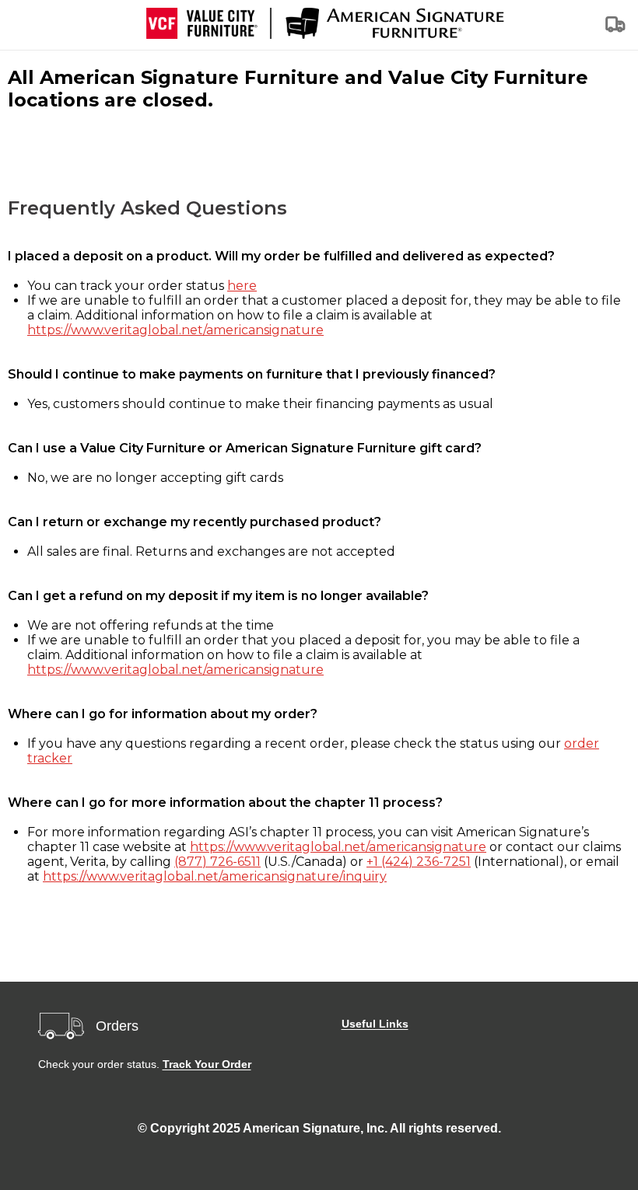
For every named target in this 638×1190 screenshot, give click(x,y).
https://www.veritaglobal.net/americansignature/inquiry (215, 876)
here (242, 285)
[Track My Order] (616, 29)
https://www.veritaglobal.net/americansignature (175, 330)
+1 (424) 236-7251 (418, 861)
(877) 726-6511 (217, 861)
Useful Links (375, 1023)
